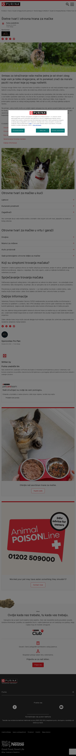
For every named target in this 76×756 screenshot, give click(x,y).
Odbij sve (42, 130)
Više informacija (37, 125)
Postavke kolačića (18, 130)
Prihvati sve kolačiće (58, 130)
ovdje (30, 123)
